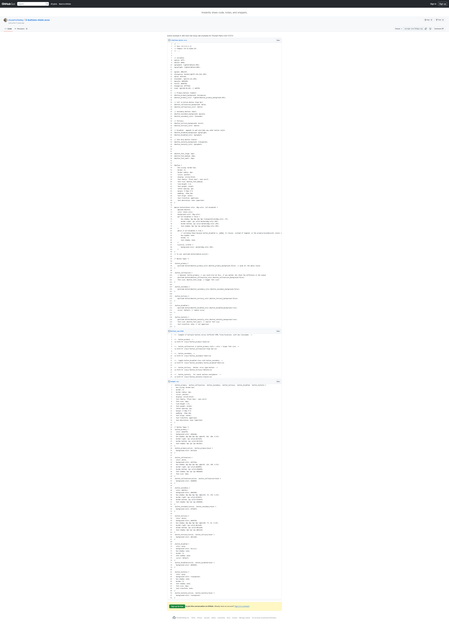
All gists (54, 4)
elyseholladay (16, 20)
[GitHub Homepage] (174, 617)
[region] (224, 185)
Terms (193, 618)
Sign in (433, 4)
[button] (426, 28)
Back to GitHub (65, 4)
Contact (234, 618)
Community (221, 618)
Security (207, 618)
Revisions (22, 29)
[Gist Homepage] (8, 3)
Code (9, 29)
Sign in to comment (242, 606)
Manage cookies (244, 618)
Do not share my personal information (264, 618)
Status (213, 618)
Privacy (199, 618)
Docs (228, 618)
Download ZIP (439, 29)
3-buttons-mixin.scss (37, 20)
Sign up (442, 4)
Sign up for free (177, 606)
